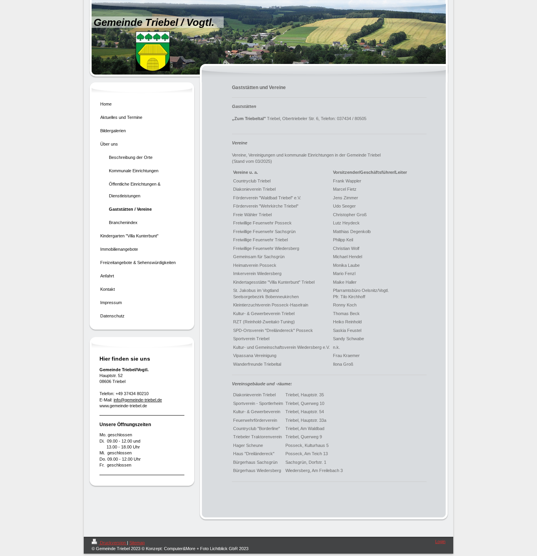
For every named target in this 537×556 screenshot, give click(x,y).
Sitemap (137, 542)
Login (440, 541)
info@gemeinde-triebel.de (138, 399)
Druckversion (113, 542)
